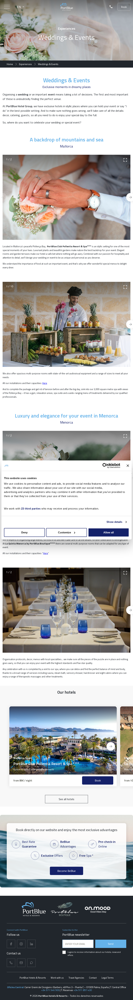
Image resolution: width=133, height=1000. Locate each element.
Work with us (57, 977)
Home (10, 64)
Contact (93, 977)
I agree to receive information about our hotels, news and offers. (94, 953)
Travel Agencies (76, 977)
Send (110, 944)
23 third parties (31, 508)
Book (124, 7)
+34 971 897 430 (83, 990)
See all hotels (66, 799)
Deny (24, 532)
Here (44, 383)
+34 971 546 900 (50, 990)
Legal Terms (107, 977)
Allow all (108, 532)
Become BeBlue (66, 871)
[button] (22, 746)
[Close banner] (128, 465)
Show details (114, 521)
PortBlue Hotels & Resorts (33, 977)
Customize (64, 532)
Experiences (25, 64)
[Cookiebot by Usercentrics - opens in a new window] (105, 465)
